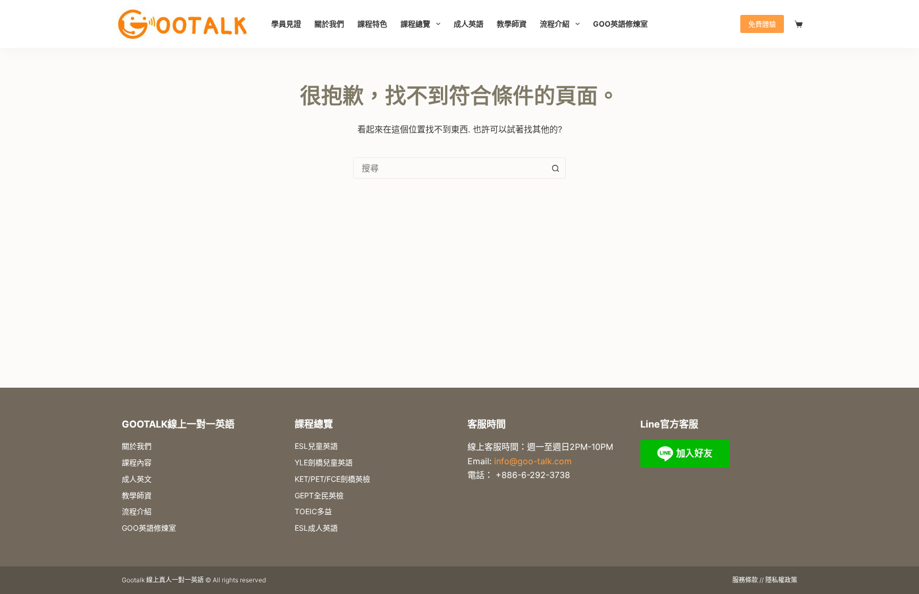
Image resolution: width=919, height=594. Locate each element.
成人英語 (468, 23)
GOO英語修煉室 (620, 23)
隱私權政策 (781, 580)
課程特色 (372, 23)
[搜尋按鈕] (555, 168)
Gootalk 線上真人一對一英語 (163, 580)
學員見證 (286, 23)
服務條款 (745, 580)
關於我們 (329, 23)
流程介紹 (555, 23)
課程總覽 (415, 23)
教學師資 (512, 23)
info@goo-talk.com (533, 461)
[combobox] (449, 168)
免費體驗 (762, 24)
